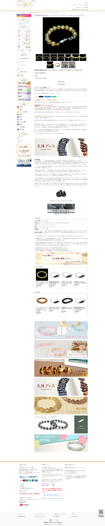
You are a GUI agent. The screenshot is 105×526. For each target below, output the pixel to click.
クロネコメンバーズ (49, 479)
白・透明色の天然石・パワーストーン (24, 127)
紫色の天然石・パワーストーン (24, 124)
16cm (19, 138)
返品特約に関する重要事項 (41, 78)
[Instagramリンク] (51, 520)
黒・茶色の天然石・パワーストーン (24, 129)
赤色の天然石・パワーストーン (24, 107)
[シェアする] (36, 96)
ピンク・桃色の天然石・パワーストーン (24, 122)
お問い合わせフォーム (80, 477)
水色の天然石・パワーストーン (24, 119)
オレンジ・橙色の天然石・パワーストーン (24, 112)
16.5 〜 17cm (20, 140)
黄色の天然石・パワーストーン (24, 109)
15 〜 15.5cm (20, 136)
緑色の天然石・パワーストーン (24, 114)
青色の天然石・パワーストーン (24, 117)
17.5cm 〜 (19, 142)
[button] (40, 35)
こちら (69, 473)
